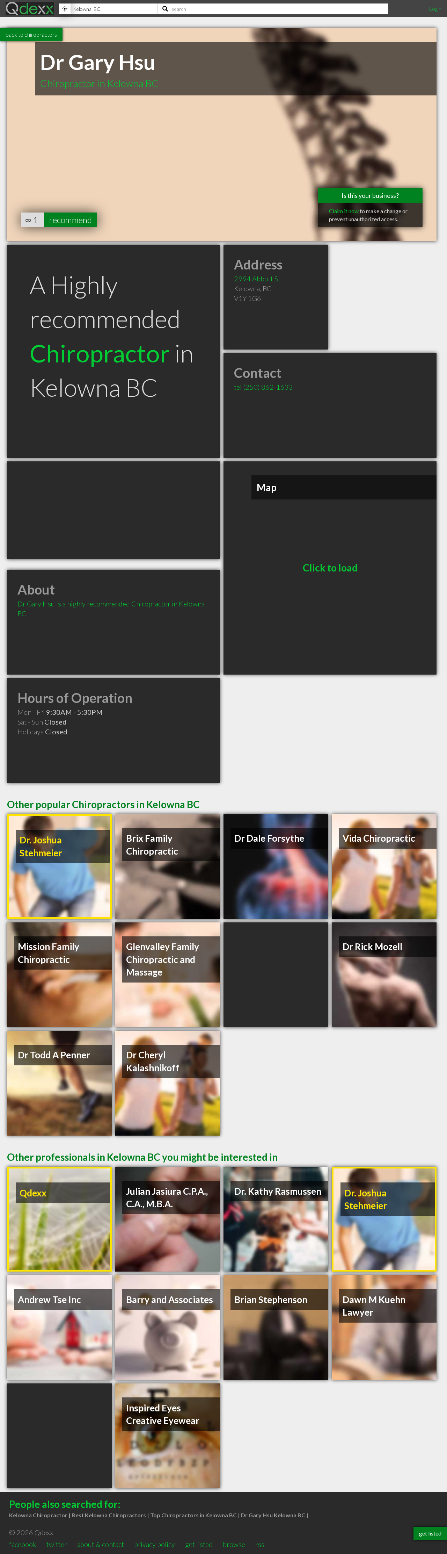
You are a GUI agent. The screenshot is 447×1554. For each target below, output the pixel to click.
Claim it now (344, 211)
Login (435, 8)
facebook (22, 1544)
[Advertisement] (113, 510)
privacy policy (154, 1544)
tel (263, 387)
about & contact (100, 1544)
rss (259, 1544)
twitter (56, 1544)
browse (234, 1544)
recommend (70, 220)
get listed (199, 1544)
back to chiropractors (31, 34)
